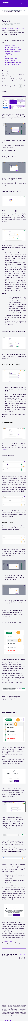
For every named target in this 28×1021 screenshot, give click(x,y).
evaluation (5, 449)
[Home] (7, 3)
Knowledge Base (6, 10)
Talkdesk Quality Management (12, 11)
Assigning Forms (10, 60)
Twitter (22, 958)
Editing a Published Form (12, 64)
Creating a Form (10, 45)
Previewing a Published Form (13, 62)
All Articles (8, 941)
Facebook (19, 958)
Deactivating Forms (11, 58)
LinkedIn (24, 958)
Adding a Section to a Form (13, 55)
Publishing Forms (10, 57)
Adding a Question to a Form (13, 49)
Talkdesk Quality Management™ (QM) (13, 28)
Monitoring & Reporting (18, 10)
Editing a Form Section (12, 47)
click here (22, 1015)
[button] (20, 954)
